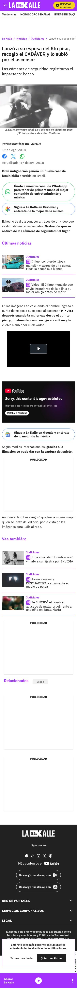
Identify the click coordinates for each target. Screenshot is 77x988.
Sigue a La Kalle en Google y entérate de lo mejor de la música (41, 434)
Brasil (40, 682)
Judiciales (37, 38)
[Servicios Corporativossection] (71, 910)
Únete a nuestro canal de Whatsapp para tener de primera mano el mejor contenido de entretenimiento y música (41, 191)
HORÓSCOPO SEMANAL (35, 14)
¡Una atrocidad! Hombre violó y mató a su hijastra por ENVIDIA (49, 559)
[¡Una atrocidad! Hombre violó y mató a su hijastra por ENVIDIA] (13, 558)
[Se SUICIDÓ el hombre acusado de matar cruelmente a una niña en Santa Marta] (13, 603)
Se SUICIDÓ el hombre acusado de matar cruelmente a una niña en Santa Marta (49, 606)
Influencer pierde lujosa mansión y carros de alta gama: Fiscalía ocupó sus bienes (48, 265)
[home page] (38, 833)
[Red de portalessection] (71, 901)
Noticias (21, 38)
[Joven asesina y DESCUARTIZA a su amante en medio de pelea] (13, 580)
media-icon (38, 980)
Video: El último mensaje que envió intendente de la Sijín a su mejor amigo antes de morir (49, 288)
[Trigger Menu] (5, 5)
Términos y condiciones (21, 935)
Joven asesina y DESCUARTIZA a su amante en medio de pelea (47, 582)
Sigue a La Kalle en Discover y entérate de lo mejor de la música (39, 209)
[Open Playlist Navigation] (72, 981)
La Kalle (7, 38)
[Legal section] (71, 921)
